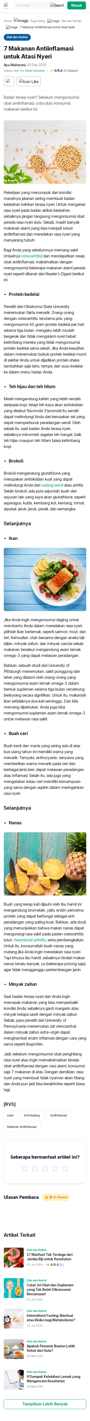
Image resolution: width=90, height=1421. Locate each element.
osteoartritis (31, 256)
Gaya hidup (37, 21)
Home (8, 21)
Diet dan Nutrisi (71, 21)
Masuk (76, 5)
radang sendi (52, 485)
